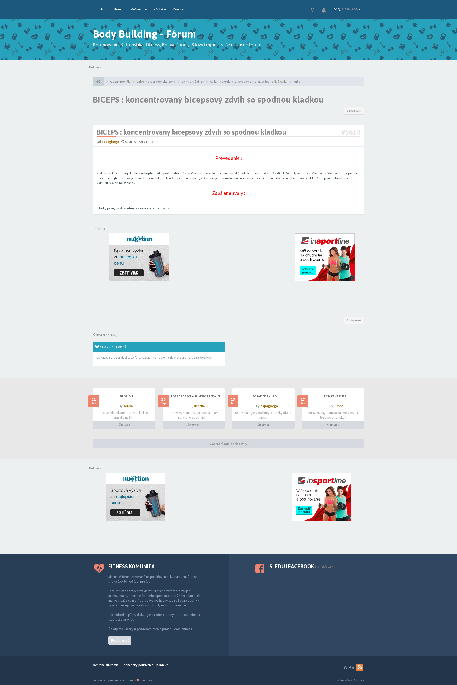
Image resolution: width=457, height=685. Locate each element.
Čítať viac (124, 424)
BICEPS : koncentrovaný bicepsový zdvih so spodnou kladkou (208, 100)
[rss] (359, 667)
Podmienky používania (137, 665)
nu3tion (126, 396)
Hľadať (159, 9)
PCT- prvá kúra (335, 396)
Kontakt (178, 9)
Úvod (103, 9)
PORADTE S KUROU (266, 396)
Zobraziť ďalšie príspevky (228, 444)
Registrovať (120, 640)
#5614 (350, 132)
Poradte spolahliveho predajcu (196, 396)
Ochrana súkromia (106, 665)
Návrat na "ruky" (107, 335)
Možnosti (137, 9)
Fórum (119, 9)
